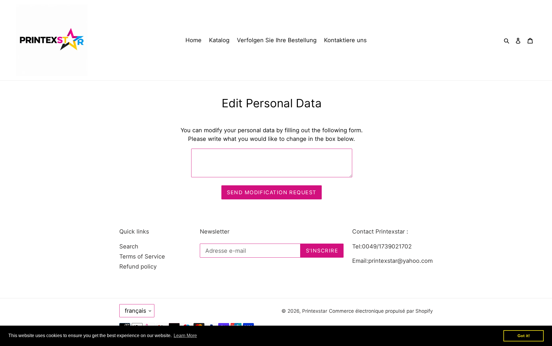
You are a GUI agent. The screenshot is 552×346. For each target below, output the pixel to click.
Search (128, 246)
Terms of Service (142, 256)
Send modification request (271, 192)
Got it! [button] (524, 335)
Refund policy (138, 266)
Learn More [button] (185, 335)
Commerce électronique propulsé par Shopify (381, 311)
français (135, 310)
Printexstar (314, 311)
